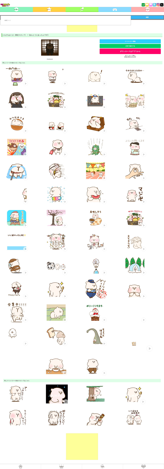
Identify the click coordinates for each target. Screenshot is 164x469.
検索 (147, 17)
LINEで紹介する (130, 46)
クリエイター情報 (130, 41)
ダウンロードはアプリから (130, 51)
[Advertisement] (82, 27)
